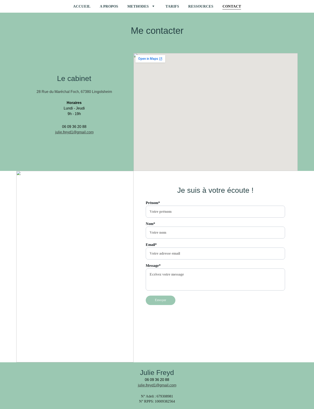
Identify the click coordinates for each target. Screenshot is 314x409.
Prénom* (153, 203)
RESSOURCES (200, 6)
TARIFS (172, 6)
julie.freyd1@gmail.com (74, 132)
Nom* (150, 224)
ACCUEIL (82, 6)
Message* (153, 266)
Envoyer (160, 300)
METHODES (138, 6)
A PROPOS (109, 6)
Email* (151, 245)
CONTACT (232, 6)
